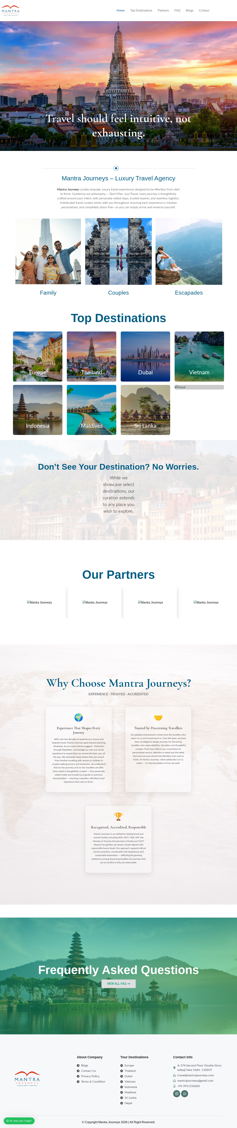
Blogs (189, 10)
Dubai (145, 372)
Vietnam (199, 372)
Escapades (189, 293)
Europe (37, 372)
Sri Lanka (145, 426)
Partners (163, 10)
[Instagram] (176, 1093)
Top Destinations (141, 10)
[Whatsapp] (184, 1093)
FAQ (177, 10)
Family (48, 293)
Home (121, 10)
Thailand (91, 372)
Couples (118, 293)
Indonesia (37, 426)
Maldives (92, 426)
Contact (204, 10)
